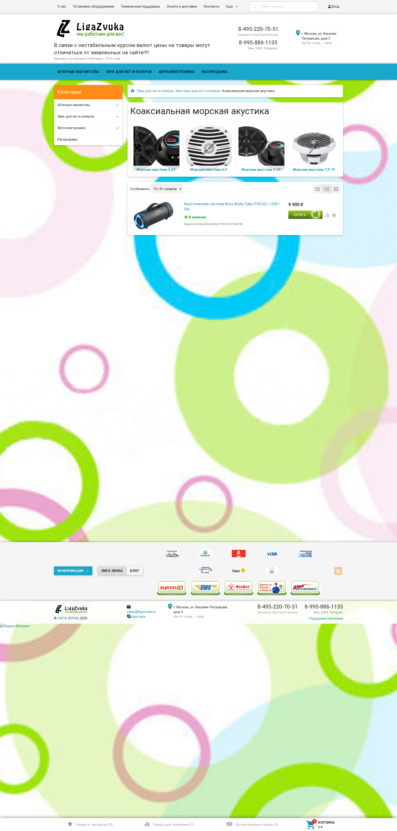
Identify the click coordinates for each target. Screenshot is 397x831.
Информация (70, 571)
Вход (333, 6)
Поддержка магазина (326, 618)
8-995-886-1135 (258, 42)
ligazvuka (138, 617)
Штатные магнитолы (78, 72)
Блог (134, 571)
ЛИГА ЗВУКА (112, 571)
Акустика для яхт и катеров (198, 91)
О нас (61, 6)
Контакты (211, 6)
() (90, 823)
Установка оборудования (93, 6)
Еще (229, 6)
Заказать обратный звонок (258, 34)
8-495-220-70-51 (258, 29)
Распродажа (214, 72)
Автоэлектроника (177, 72)
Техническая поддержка (140, 6)
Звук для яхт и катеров (129, 72)
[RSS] (339, 571)
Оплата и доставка (182, 6)
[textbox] (284, 6)
